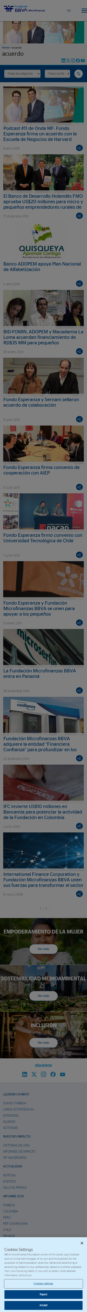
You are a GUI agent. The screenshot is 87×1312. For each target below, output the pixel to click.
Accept (43, 1305)
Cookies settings (43, 1283)
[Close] (82, 1243)
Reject (43, 1294)
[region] (43, 1274)
